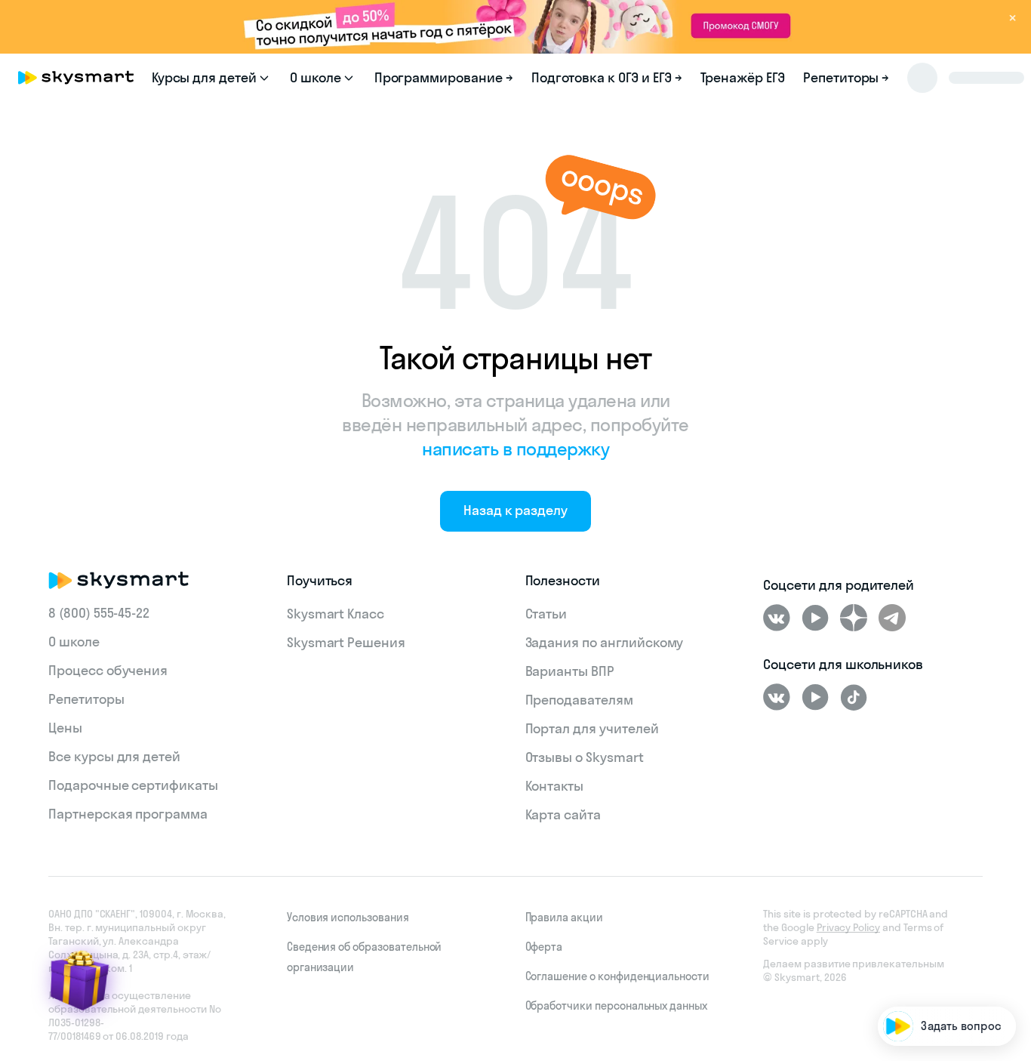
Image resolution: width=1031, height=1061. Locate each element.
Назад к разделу (515, 510)
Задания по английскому (604, 642)
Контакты (554, 785)
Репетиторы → (846, 77)
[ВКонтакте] (776, 617)
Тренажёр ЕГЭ (742, 77)
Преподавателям (579, 699)
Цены (65, 727)
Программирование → (443, 77)
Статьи (546, 613)
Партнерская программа (128, 813)
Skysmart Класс (335, 613)
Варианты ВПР (569, 671)
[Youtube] (815, 617)
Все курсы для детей (114, 756)
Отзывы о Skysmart (584, 757)
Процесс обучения (108, 670)
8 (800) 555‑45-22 (98, 612)
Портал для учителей (592, 728)
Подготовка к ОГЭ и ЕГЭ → (606, 77)
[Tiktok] (853, 697)
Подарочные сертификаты (133, 785)
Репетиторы (86, 699)
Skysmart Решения (346, 642)
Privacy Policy (848, 927)
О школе (74, 641)
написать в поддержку (515, 448)
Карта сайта (563, 814)
